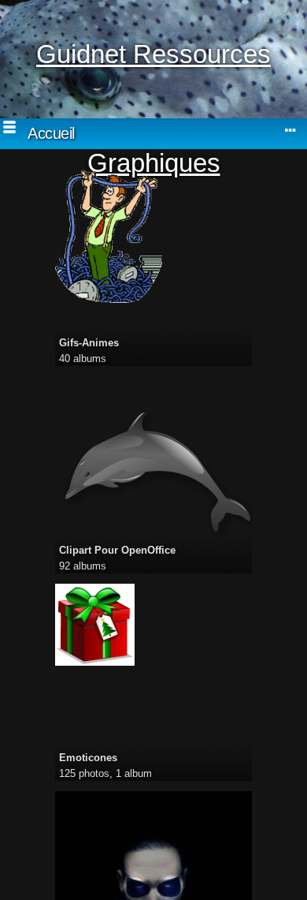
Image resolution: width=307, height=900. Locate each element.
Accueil (51, 133)
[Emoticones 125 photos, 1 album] (153, 625)
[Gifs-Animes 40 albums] (153, 236)
